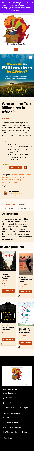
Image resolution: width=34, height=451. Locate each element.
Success (8, 186)
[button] (30, 57)
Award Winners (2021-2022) (12, 177)
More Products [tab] (23, 208)
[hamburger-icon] (16, 49)
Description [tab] (10, 204)
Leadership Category (10, 182)
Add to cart (15, 167)
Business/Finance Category (12, 180)
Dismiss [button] (20, 10)
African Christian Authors (21, 175)
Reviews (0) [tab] (23, 204)
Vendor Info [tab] (9, 208)
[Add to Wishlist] (25, 168)
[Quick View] (4, 286)
